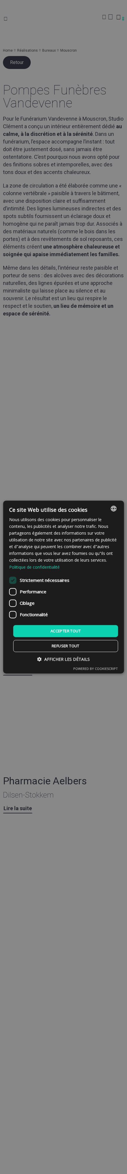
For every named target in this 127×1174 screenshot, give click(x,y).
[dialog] (63, 587)
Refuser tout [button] (65, 645)
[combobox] (113, 508)
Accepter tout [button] (66, 631)
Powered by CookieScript (95, 668)
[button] (63, 659)
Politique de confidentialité (34, 567)
